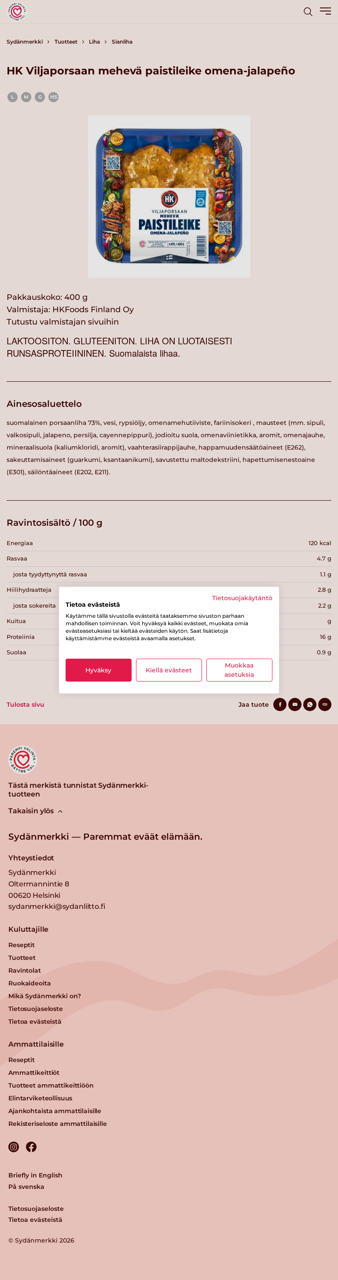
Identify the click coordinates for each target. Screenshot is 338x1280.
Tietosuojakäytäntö (242, 597)
